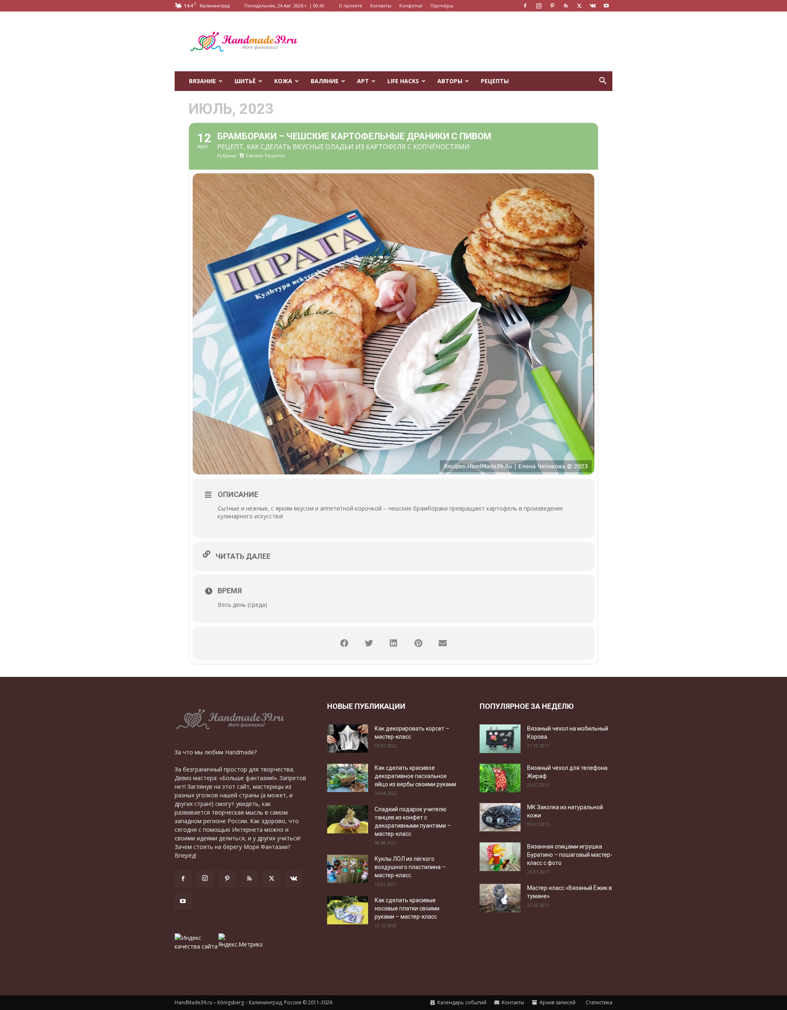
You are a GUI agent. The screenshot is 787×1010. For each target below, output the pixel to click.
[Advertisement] (463, 41)
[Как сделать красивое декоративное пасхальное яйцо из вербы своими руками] (347, 778)
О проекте (350, 5)
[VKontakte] (593, 5)
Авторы (449, 81)
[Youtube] (606, 5)
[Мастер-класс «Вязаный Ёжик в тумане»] (500, 898)
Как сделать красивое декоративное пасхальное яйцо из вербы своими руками (415, 776)
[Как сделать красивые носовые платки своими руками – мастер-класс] (347, 910)
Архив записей (556, 1002)
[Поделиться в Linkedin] (393, 643)
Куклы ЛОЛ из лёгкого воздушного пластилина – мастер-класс (410, 867)
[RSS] (566, 5)
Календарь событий (461, 1002)
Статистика (598, 1002)
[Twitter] (579, 5)
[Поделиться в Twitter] (369, 643)
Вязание (202, 81)
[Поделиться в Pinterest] (418, 643)
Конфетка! (411, 5)
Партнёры (441, 5)
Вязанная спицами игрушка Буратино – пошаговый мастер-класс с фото (569, 854)
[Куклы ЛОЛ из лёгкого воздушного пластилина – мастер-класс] (347, 869)
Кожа (283, 81)
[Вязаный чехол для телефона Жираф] (500, 778)
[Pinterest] (552, 5)
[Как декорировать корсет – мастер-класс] (347, 738)
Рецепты (495, 81)
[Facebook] (525, 5)
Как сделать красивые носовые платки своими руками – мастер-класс (407, 908)
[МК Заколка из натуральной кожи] (500, 817)
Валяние (325, 81)
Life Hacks (403, 81)
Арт (363, 81)
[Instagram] (538, 5)
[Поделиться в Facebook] (344, 643)
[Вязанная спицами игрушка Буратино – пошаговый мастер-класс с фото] (500, 856)
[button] (602, 82)
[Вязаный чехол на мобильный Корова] (500, 738)
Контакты (380, 5)
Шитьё (245, 81)
